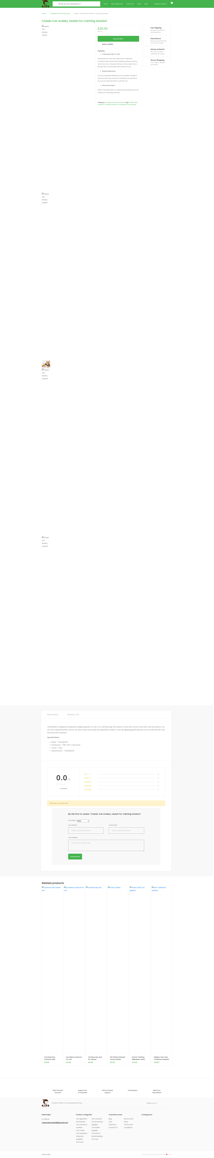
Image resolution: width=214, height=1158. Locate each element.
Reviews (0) (73, 714)
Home (106, 4)
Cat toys (95, 1139)
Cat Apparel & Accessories (60, 13)
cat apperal (122, 104)
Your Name (72, 825)
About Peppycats (117, 4)
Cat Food (79, 1142)
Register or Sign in (160, 4)
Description (52, 714)
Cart (110, 1122)
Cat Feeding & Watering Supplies (81, 1136)
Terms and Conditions (128, 1126)
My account (128, 1119)
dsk (171, 1154)
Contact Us (130, 4)
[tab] (52, 715)
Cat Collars (80, 1130)
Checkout (112, 1124)
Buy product (118, 39)
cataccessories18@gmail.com (55, 1122)
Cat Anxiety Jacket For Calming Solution (117, 103)
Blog (146, 4)
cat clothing (132, 104)
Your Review (73, 837)
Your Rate (72, 820)
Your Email (113, 825)
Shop (139, 4)
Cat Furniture (97, 1119)
